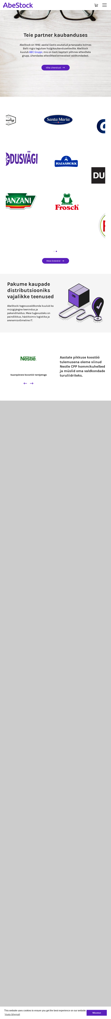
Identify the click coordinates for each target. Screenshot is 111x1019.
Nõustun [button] (96, 1013)
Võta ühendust (53, 67)
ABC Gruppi (35, 52)
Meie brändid (53, 260)
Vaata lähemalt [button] (12, 1014)
